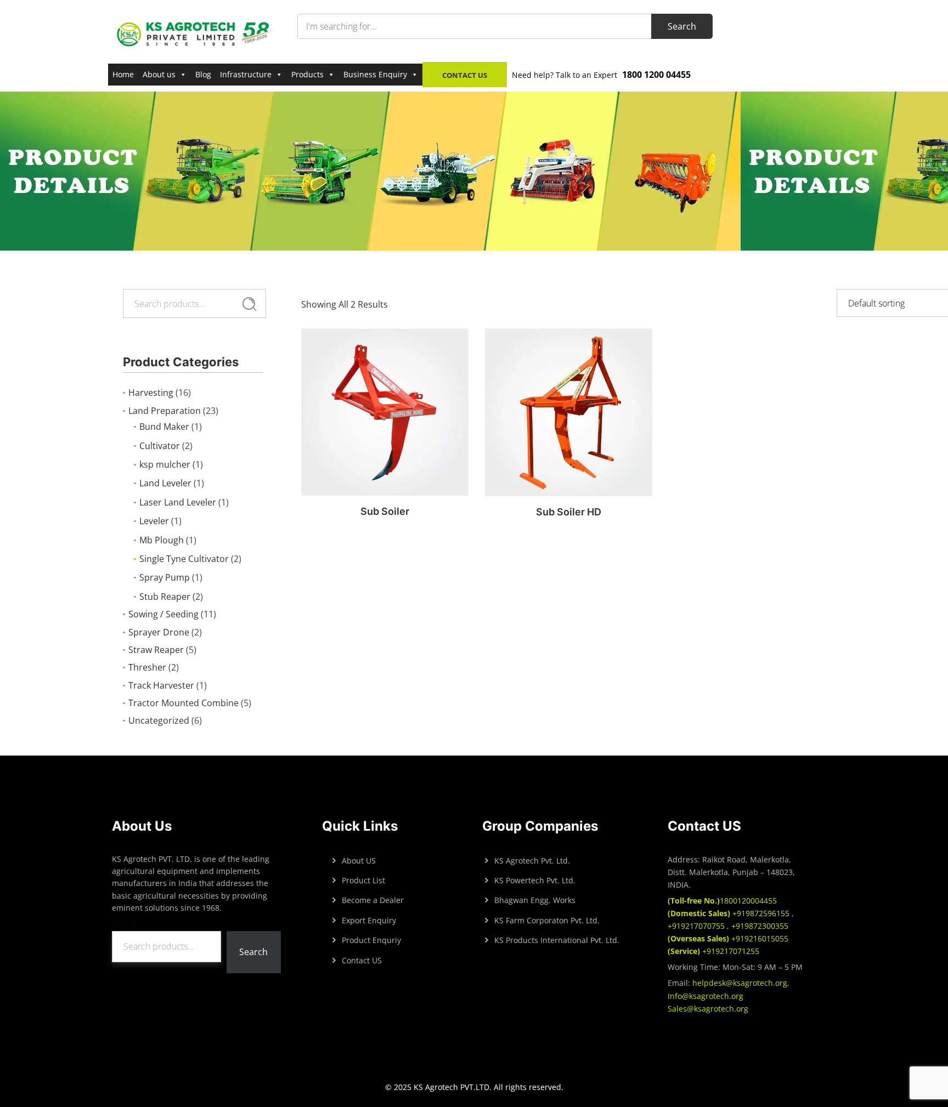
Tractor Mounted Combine (183, 703)
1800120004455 (722, 900)
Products (307, 74)
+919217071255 (713, 951)
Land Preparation (164, 411)
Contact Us (464, 75)
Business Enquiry (375, 74)
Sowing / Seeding (163, 614)
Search (249, 304)
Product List (363, 880)
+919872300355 (758, 926)
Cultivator (159, 446)
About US (359, 860)
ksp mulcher (164, 464)
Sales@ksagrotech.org (708, 1008)
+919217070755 (697, 926)
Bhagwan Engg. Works (534, 900)
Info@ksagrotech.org (705, 996)
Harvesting (150, 393)
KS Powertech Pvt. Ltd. (534, 880)
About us (159, 74)
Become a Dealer (373, 900)
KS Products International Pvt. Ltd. (556, 940)
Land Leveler (165, 483)
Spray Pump (164, 577)
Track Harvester (161, 685)
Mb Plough (161, 540)
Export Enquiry (369, 920)
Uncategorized (158, 720)
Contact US (362, 960)
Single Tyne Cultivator (184, 559)
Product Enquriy (371, 940)
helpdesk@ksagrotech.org (739, 983)
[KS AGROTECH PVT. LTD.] (196, 33)
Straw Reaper (156, 650)
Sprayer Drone (158, 632)
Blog (203, 74)
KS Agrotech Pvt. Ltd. (532, 860)
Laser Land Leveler (177, 502)
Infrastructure (246, 74)
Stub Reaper (164, 597)
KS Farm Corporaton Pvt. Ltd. (547, 920)
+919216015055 (728, 938)
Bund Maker (164, 427)
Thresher (147, 667)
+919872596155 (730, 913)
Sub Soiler (384, 511)
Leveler (154, 521)
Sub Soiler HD (568, 512)
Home (123, 74)
